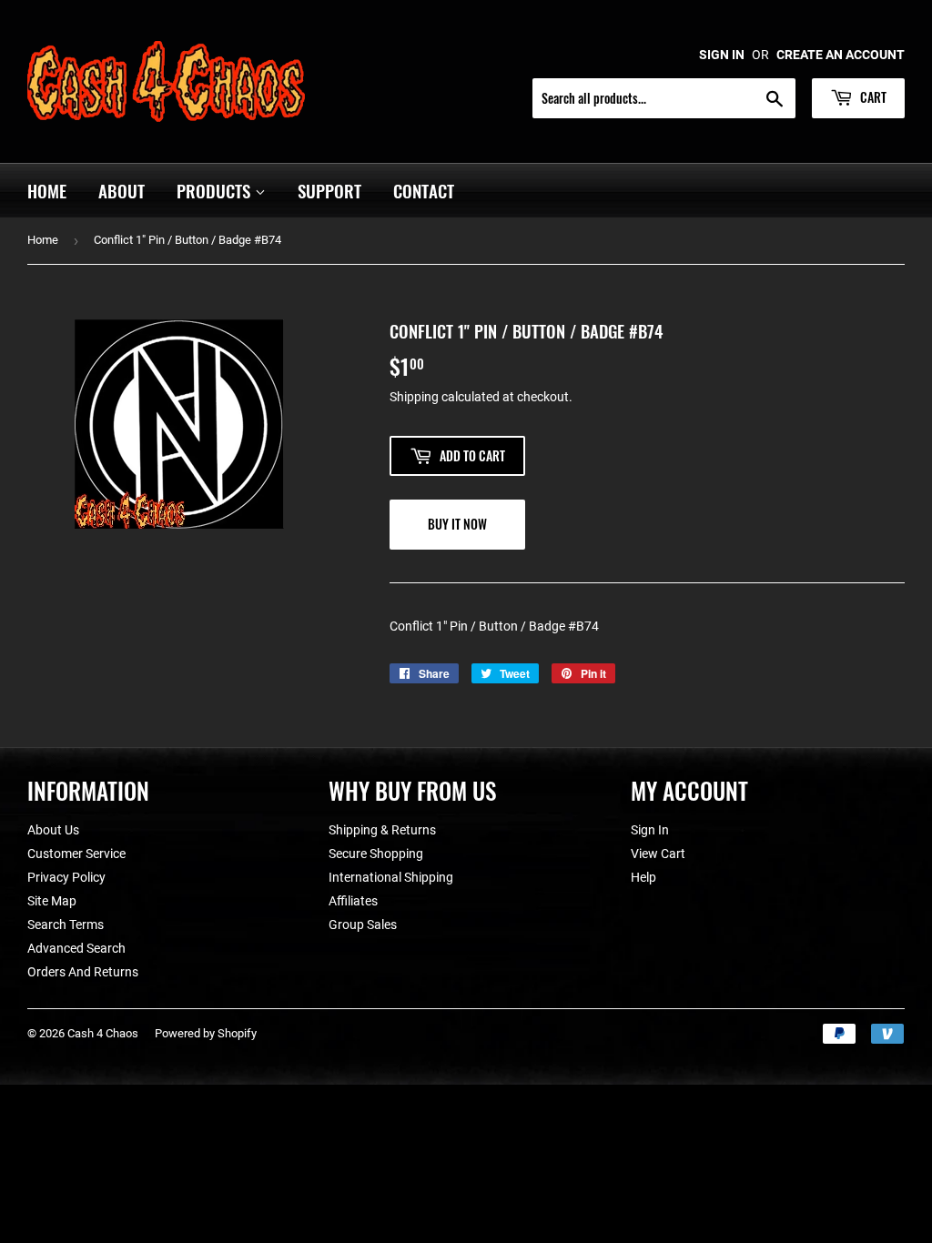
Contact (423, 190)
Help (643, 877)
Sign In (650, 830)
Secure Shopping (376, 853)
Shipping (414, 396)
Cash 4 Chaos (102, 1033)
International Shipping (391, 877)
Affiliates (353, 901)
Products (216, 190)
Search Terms (65, 924)
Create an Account (840, 54)
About (121, 190)
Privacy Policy (66, 877)
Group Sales (363, 924)
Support (329, 190)
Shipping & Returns (382, 830)
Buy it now (457, 523)
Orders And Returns (82, 972)
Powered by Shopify (206, 1033)
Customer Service (76, 853)
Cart (871, 96)
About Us (53, 830)
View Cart (658, 853)
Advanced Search (76, 948)
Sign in (722, 54)
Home (46, 190)
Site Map (51, 901)
